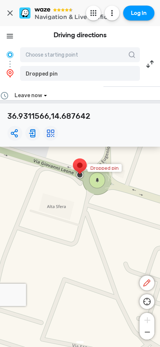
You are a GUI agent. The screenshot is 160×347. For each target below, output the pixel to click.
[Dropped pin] (80, 169)
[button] (80, 73)
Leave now (28, 95)
